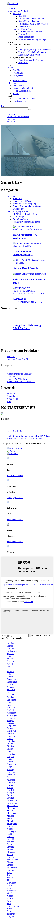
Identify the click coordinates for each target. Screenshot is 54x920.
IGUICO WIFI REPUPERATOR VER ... (28, 300)
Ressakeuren (18, 85)
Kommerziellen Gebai (23, 88)
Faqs (15, 78)
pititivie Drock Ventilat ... (27, 268)
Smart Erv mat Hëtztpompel (31, 18)
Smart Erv (23, 16)
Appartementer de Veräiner (30, 60)
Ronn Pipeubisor (26, 37)
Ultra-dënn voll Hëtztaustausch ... (23, 253)
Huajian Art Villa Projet (29, 55)
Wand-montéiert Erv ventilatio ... (25, 236)
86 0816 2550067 (15, 431)
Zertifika (16, 70)
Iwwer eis (11, 67)
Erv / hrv (17, 13)
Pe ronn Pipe (24, 34)
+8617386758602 (15, 519)
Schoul (16, 93)
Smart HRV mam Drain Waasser (33, 24)
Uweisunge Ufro (20, 101)
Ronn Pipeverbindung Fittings (32, 39)
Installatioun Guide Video (24, 98)
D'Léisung (11, 83)
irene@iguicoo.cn (14, 425)
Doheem (11, 8)
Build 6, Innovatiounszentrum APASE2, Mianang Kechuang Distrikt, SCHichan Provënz (29, 437)
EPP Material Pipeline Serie (30, 31)
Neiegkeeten (18, 75)
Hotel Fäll (23, 62)
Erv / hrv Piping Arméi (23, 29)
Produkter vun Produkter (18, 11)
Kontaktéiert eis (20, 80)
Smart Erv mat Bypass (28, 21)
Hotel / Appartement (22, 91)
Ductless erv (24, 26)
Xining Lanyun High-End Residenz (34, 49)
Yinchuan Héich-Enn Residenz (32, 52)
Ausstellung (18, 73)
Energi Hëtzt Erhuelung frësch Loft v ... (27, 327)
